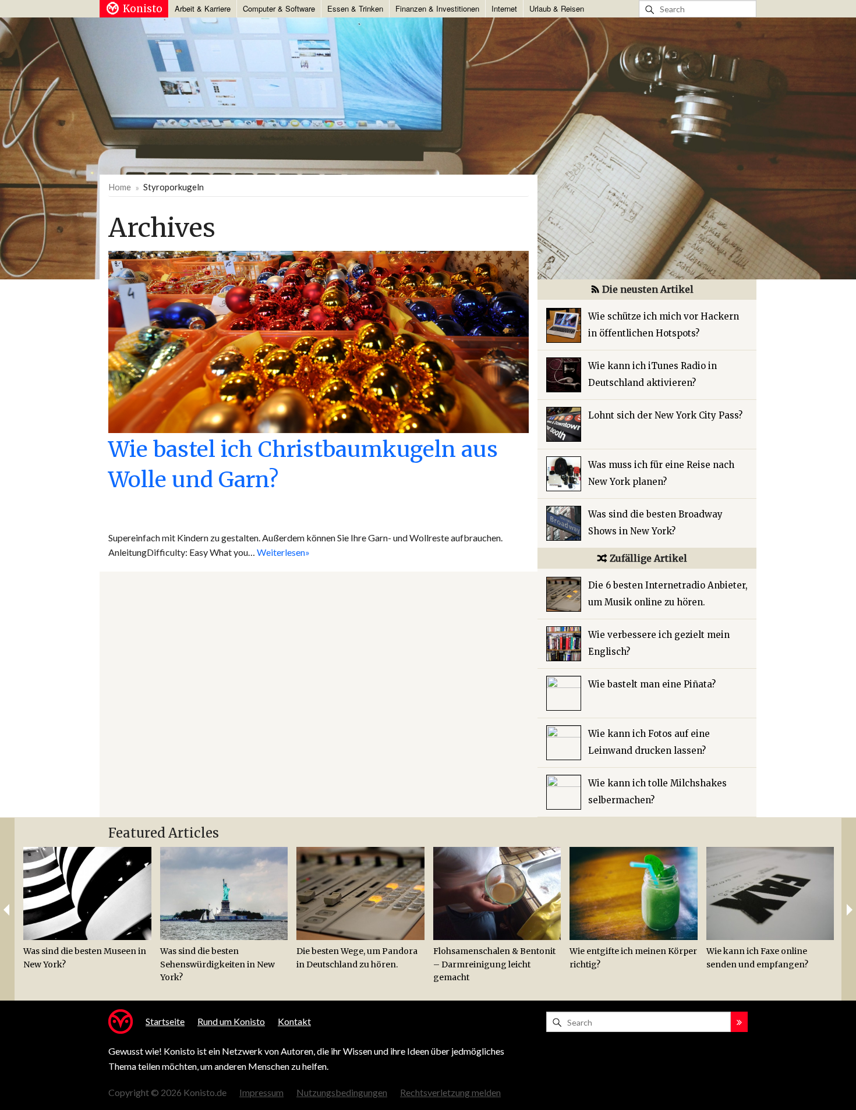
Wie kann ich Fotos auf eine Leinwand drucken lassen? (649, 742)
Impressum (261, 1092)
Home (119, 187)
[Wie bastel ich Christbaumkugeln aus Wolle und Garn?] (318, 340)
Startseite (165, 1021)
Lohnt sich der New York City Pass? (665, 415)
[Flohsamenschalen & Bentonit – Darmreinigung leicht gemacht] (497, 893)
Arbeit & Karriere (203, 8)
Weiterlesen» (283, 552)
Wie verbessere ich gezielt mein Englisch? (659, 643)
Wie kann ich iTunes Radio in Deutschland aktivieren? (652, 374)
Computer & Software (279, 8)
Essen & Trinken (355, 8)
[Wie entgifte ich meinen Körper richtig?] (634, 893)
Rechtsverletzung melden (450, 1092)
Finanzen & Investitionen (437, 8)
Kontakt (294, 1021)
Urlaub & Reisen (556, 8)
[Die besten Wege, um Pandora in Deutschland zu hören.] (360, 893)
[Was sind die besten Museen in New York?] (87, 893)
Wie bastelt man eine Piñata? (652, 684)
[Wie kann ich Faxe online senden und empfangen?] (770, 893)
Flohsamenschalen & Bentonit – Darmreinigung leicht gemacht (494, 964)
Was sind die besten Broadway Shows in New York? (655, 523)
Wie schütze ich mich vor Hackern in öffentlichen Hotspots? (663, 325)
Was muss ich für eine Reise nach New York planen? (661, 473)
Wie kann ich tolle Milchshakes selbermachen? (657, 792)
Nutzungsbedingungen (341, 1092)
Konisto (142, 8)
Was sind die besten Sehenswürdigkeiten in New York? (217, 964)
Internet (504, 8)
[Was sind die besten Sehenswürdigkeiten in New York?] (224, 893)
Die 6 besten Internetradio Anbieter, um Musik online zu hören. (668, 594)
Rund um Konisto (231, 1021)
